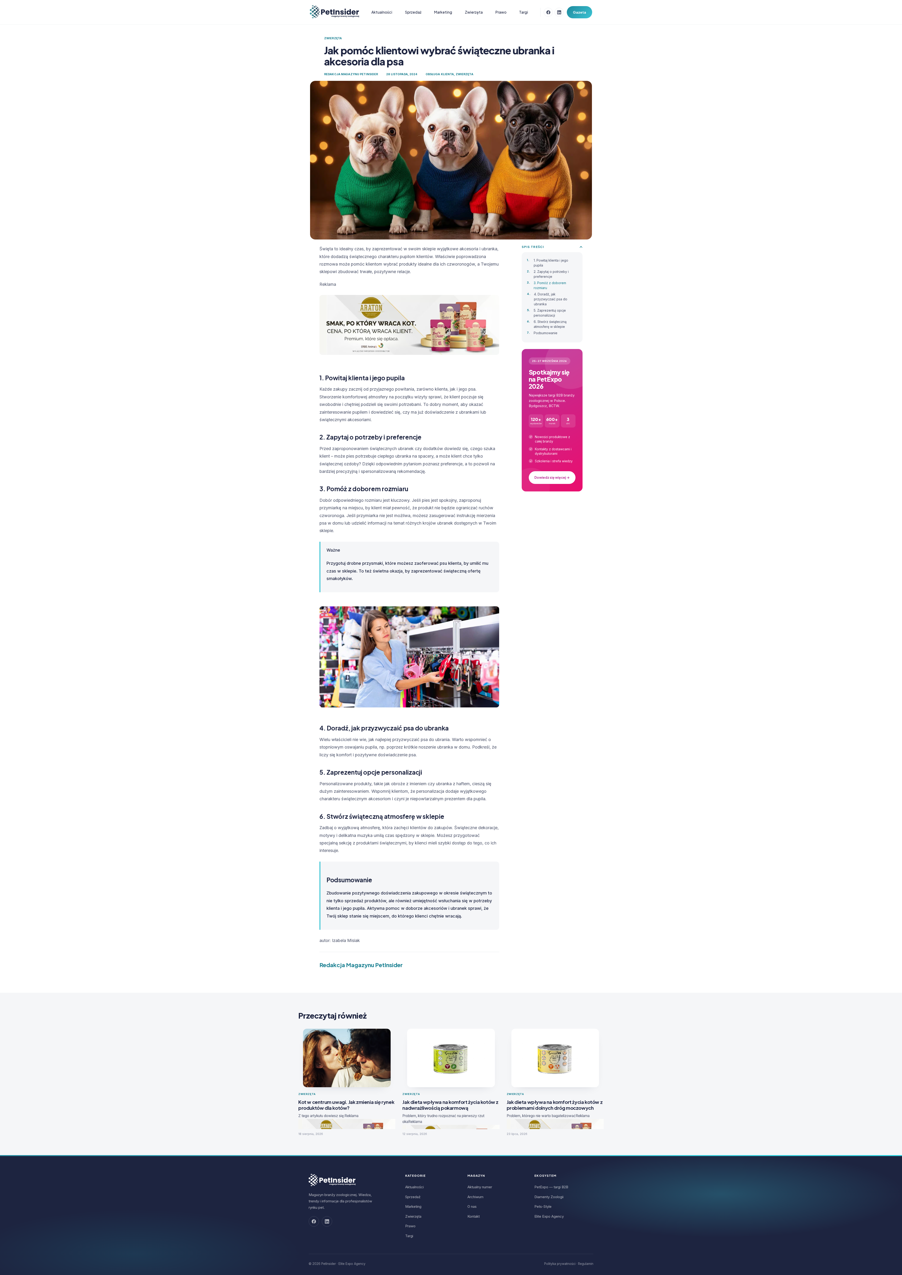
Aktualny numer (479, 1187)
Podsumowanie (545, 333)
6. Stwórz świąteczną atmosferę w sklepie (550, 324)
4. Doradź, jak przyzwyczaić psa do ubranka (550, 299)
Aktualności (381, 12)
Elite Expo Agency (549, 1216)
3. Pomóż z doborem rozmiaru (550, 285)
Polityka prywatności (559, 1264)
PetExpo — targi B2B (551, 1187)
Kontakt (473, 1216)
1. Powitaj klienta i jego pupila (551, 262)
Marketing (443, 12)
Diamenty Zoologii (549, 1197)
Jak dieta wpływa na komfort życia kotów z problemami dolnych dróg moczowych (555, 1105)
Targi (523, 12)
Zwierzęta (474, 12)
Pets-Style (543, 1206)
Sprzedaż (413, 12)
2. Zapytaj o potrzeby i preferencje (551, 274)
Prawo (500, 12)
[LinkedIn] (559, 12)
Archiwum (475, 1197)
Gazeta (579, 12)
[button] (581, 246)
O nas (472, 1206)
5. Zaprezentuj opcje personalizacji (550, 312)
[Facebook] (548, 12)
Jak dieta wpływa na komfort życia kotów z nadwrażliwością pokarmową (450, 1105)
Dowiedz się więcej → (552, 477)
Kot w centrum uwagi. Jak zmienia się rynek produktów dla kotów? (346, 1105)
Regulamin (585, 1264)
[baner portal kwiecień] (409, 360)
